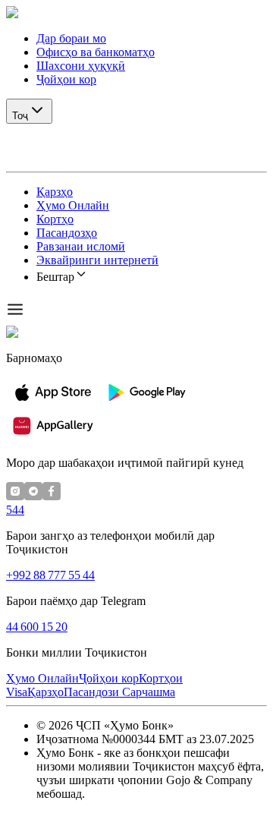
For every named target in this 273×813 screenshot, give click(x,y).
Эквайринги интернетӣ (97, 260)
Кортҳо (55, 219)
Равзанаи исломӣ (80, 246)
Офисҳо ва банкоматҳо (95, 52)
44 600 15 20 (36, 626)
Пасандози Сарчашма (119, 691)
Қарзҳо (54, 191)
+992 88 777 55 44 (50, 575)
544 (15, 509)
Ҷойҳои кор (66, 79)
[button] (136, 13)
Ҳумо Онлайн (72, 205)
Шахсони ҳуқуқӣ (80, 65)
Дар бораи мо (71, 38)
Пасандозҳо (66, 232)
